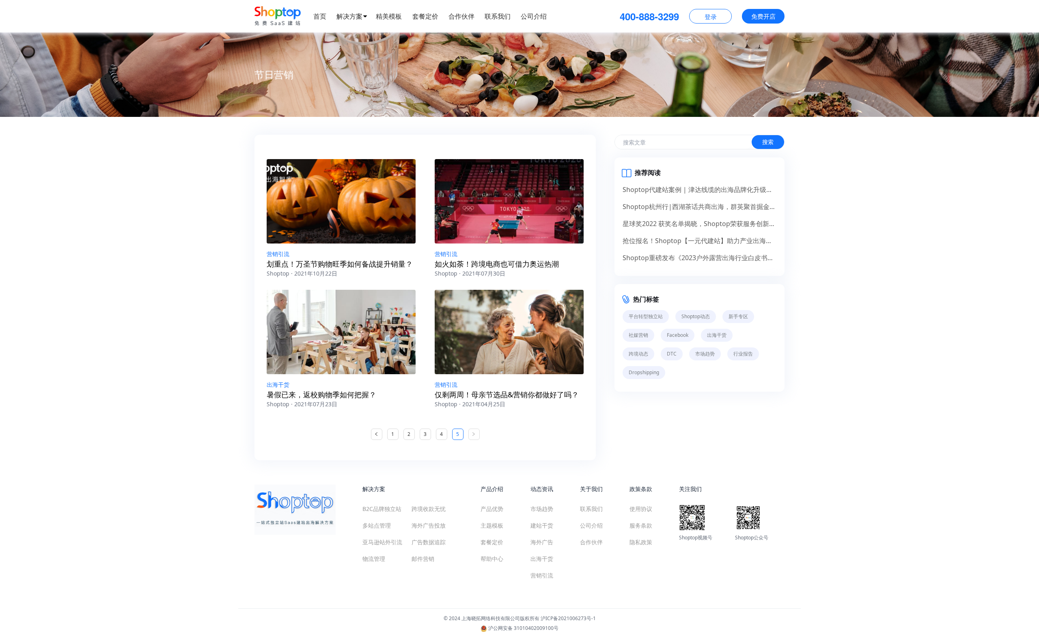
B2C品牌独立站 (381, 509)
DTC (672, 353)
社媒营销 (638, 335)
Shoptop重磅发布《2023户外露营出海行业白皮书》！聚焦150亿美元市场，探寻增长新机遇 (699, 257)
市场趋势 (705, 353)
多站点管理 (376, 525)
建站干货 (541, 525)
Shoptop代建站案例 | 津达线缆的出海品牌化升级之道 (699, 189)
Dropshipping (644, 372)
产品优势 (492, 509)
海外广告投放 (429, 525)
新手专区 (738, 316)
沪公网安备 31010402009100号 (522, 628)
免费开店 (763, 16)
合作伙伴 (461, 16)
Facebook (677, 335)
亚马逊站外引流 (382, 542)
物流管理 (373, 559)
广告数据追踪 (429, 542)
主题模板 (492, 525)
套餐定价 (425, 16)
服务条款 (640, 525)
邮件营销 (423, 559)
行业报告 (743, 353)
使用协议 (640, 509)
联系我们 (498, 16)
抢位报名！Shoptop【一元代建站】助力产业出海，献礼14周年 (699, 240)
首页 (319, 16)
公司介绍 (534, 16)
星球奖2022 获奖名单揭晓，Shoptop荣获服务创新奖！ (699, 223)
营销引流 (278, 254)
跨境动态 (638, 353)
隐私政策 (640, 542)
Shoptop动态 (695, 316)
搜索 (768, 142)
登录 (711, 17)
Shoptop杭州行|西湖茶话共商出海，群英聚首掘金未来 (699, 206)
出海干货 (278, 384)
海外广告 (541, 542)
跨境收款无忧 (429, 509)
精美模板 (389, 16)
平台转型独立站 (646, 316)
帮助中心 (492, 559)
